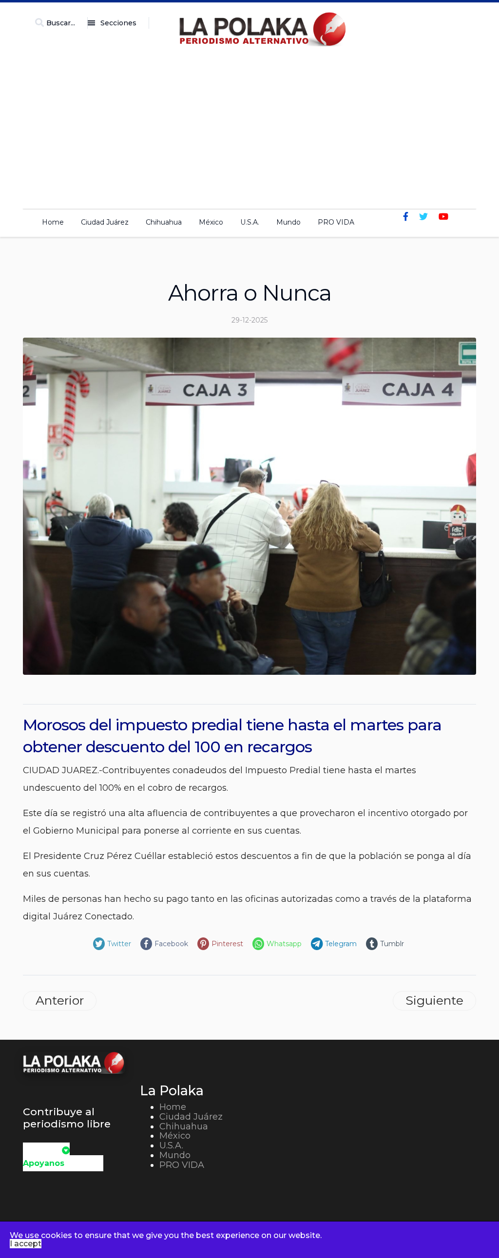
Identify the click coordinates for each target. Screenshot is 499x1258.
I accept (25, 1243)
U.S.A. (249, 222)
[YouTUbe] (443, 216)
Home (53, 222)
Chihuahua (164, 222)
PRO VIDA (336, 222)
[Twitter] (423, 216)
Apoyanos (43, 1163)
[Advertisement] (249, 125)
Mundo (288, 222)
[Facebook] (405, 216)
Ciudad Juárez (105, 222)
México (211, 222)
